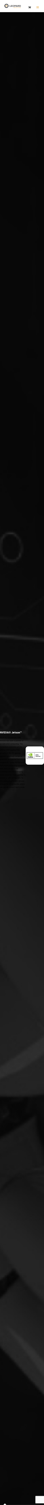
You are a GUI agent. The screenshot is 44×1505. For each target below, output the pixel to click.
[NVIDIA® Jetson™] (35, 755)
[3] (5, 1500)
